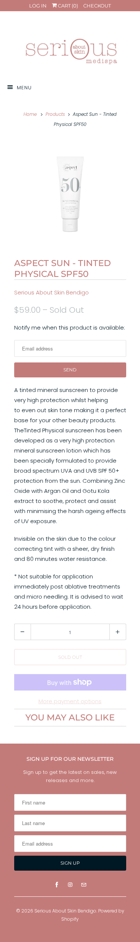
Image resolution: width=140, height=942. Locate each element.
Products (55, 114)
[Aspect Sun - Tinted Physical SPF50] (70, 192)
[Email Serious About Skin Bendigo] (83, 885)
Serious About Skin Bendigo (51, 292)
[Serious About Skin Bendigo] (70, 46)
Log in (38, 6)
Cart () (67, 6)
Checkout (97, 6)
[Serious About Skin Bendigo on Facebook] (57, 885)
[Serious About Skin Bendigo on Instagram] (70, 885)
